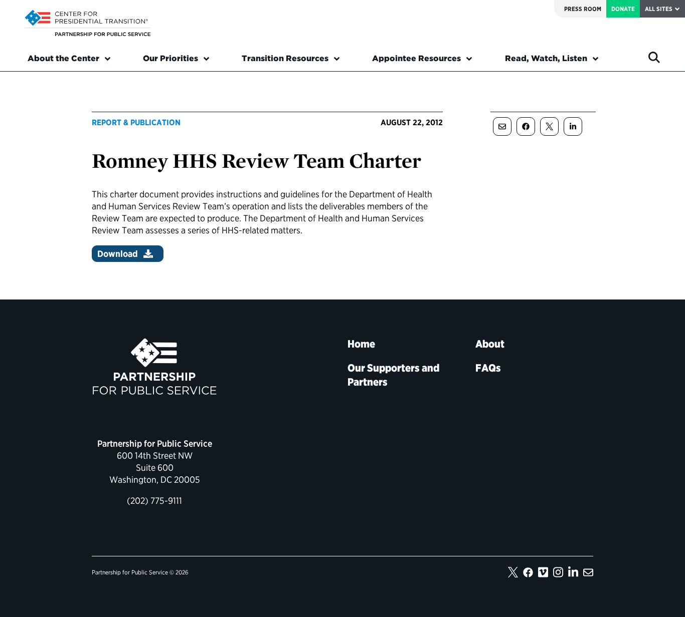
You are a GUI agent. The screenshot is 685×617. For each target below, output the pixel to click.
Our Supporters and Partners (393, 375)
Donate (623, 9)
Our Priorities (170, 58)
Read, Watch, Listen (546, 58)
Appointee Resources (416, 58)
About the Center (63, 58)
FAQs (488, 368)
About (489, 344)
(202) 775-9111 (154, 500)
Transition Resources (285, 58)
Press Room (582, 9)
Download (117, 253)
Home (361, 344)
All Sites (658, 9)
